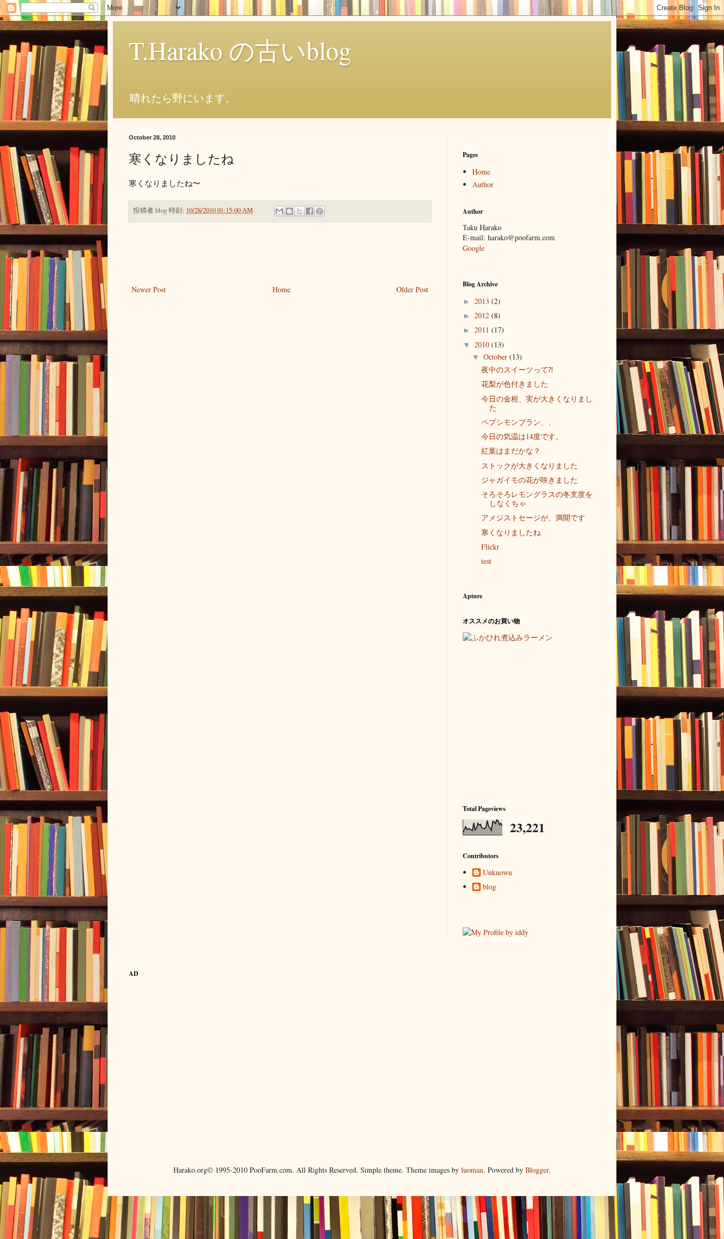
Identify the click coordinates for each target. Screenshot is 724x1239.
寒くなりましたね (511, 532)
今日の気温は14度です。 (522, 436)
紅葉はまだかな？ (511, 451)
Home (281, 289)
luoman (472, 1170)
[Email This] (279, 211)
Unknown (497, 872)
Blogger (537, 1170)
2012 (482, 315)
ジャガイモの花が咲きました (529, 480)
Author (482, 184)
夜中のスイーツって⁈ (517, 369)
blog (489, 887)
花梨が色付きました (514, 384)
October (496, 357)
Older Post (412, 289)
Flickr (490, 547)
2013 (482, 301)
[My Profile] (495, 932)
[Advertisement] (280, 253)
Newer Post (148, 289)
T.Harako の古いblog (240, 50)
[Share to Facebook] (309, 211)
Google (473, 248)
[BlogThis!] (289, 211)
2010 (482, 344)
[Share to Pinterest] (319, 211)
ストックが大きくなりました (529, 465)
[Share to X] (299, 211)
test (486, 561)
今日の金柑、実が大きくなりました (537, 403)
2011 (482, 330)
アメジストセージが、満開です (533, 517)
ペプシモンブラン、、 (518, 422)
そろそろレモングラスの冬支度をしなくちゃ (537, 498)
